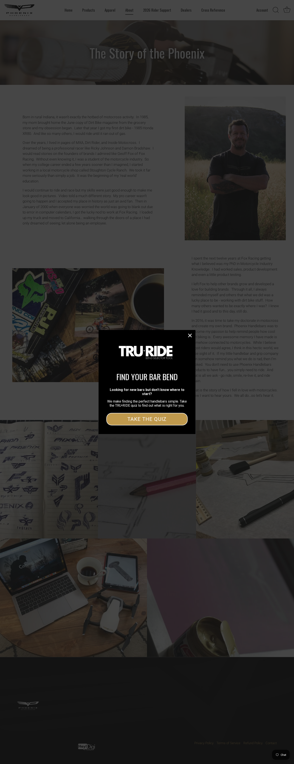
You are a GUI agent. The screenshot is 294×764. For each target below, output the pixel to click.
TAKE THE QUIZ (147, 419)
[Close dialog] (190, 335)
